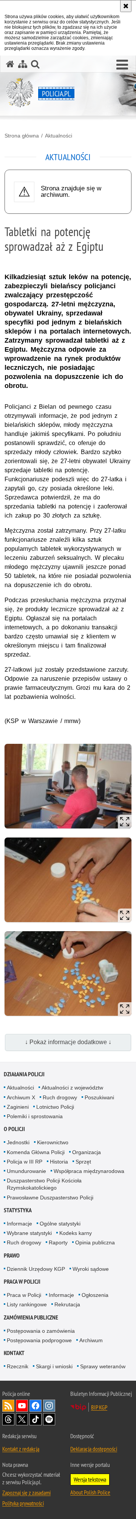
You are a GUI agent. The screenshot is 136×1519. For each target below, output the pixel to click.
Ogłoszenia (95, 1295)
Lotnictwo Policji (55, 1107)
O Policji (14, 1129)
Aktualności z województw (72, 1088)
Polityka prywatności (23, 1503)
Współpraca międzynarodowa (89, 1171)
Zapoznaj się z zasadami (26, 1492)
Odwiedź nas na (22, 1406)
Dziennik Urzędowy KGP (36, 1269)
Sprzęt (83, 1162)
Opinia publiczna (95, 1242)
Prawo (12, 1255)
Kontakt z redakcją (20, 1449)
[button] (122, 65)
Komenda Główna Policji (36, 1152)
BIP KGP (99, 1407)
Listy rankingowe (27, 1304)
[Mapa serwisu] (22, 64)
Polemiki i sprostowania (35, 1116)
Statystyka (18, 1210)
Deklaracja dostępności (93, 1449)
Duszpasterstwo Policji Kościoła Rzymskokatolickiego (44, 1184)
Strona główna (22, 136)
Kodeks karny (75, 1233)
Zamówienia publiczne (31, 1317)
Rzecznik (17, 1366)
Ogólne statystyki (60, 1224)
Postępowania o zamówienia (41, 1331)
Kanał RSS (8, 1406)
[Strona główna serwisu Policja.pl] (10, 64)
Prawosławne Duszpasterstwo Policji (50, 1197)
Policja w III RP (24, 1162)
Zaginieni (18, 1107)
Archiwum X (21, 1097)
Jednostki (18, 1142)
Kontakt (14, 1353)
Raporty (58, 1242)
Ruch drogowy (60, 1097)
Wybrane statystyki (29, 1233)
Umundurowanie (26, 1171)
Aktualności (58, 136)
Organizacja (86, 1152)
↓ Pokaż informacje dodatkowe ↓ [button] (68, 1042)
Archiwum (91, 1340)
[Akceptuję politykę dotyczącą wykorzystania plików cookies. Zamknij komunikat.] (125, 6)
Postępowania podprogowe (39, 1340)
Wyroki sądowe (91, 1269)
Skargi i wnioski (54, 1366)
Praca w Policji (22, 1282)
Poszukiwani (99, 1097)
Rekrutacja (67, 1304)
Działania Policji (24, 1074)
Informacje (19, 1224)
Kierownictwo (52, 1142)
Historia (59, 1162)
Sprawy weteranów (102, 1366)
